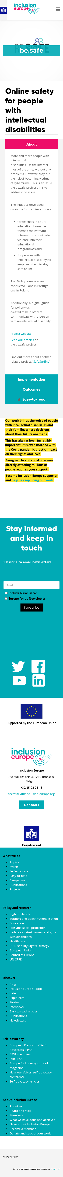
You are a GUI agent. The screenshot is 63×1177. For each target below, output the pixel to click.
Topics (14, 862)
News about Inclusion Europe (30, 1124)
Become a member (23, 1129)
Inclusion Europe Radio (26, 989)
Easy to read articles (24, 1011)
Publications (18, 885)
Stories (14, 1002)
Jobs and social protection (28, 928)
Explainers (17, 998)
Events (14, 867)
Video (14, 993)
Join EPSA (16, 1059)
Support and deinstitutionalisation (34, 919)
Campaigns (17, 880)
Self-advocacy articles (25, 1081)
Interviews (17, 1007)
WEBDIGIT (55, 1169)
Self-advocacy (19, 871)
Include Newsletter (22, 593)
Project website (20, 334)
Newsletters (18, 1020)
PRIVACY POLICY (11, 1157)
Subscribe (31, 607)
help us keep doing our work (32, 480)
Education (17, 923)
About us (16, 1106)
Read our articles (22, 340)
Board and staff (20, 1111)
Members (16, 1115)
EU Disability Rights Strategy (29, 946)
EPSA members (20, 1054)
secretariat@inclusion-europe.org (31, 794)
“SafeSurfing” (41, 361)
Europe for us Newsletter (27, 599)
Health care (18, 941)
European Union (21, 950)
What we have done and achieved (32, 1120)
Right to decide (20, 914)
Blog (13, 984)
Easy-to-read (18, 876)
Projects (15, 889)
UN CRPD (16, 959)
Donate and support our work (30, 1133)
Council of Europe (22, 955)
